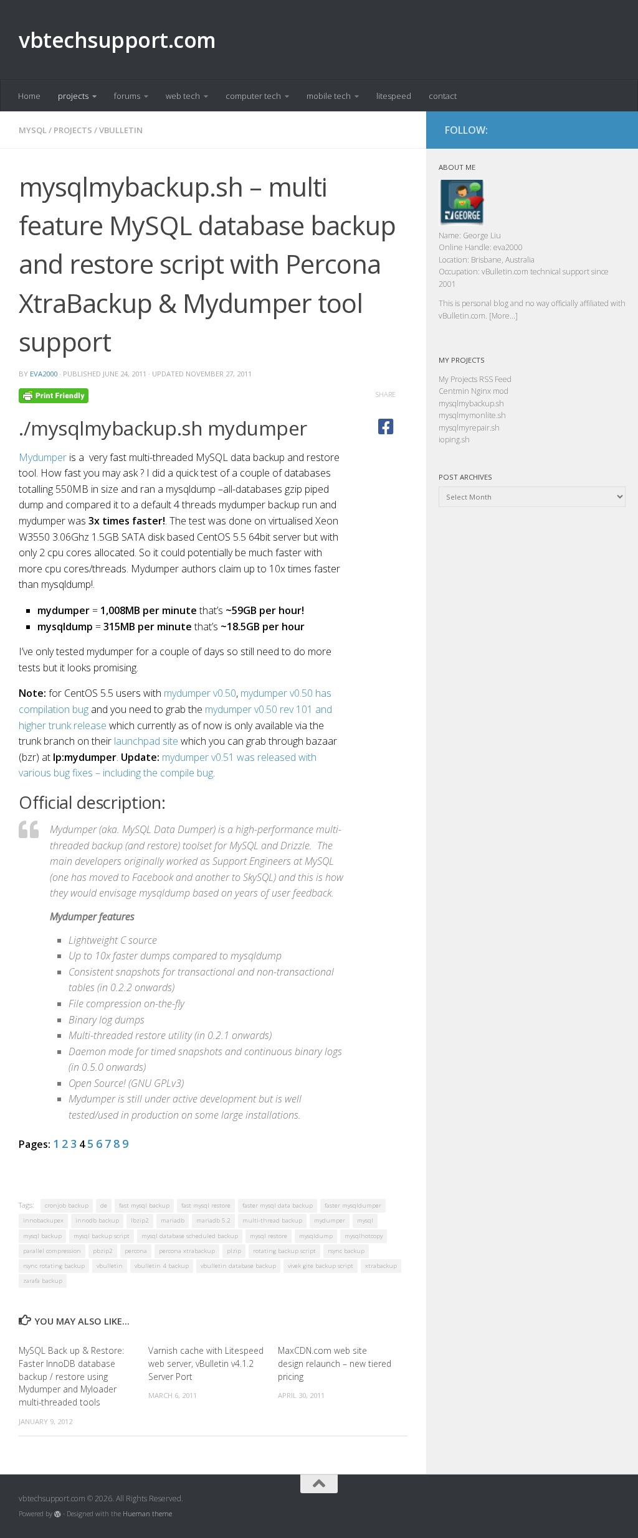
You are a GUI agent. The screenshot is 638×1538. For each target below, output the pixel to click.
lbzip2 (140, 1220)
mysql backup (42, 1236)
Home (29, 95)
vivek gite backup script (320, 1266)
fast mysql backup (144, 1205)
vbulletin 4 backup (162, 1266)
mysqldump (316, 1236)
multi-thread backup (272, 1220)
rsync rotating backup (54, 1266)
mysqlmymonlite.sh (472, 415)
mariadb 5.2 (213, 1220)
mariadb (172, 1220)
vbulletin (121, 130)
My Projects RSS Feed (475, 379)
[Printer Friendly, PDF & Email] (53, 394)
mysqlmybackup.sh (471, 403)
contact (443, 95)
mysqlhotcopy (364, 1236)
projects (73, 95)
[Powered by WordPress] (57, 1514)
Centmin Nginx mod (473, 391)
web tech (183, 95)
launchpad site (146, 741)
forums (127, 95)
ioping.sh (454, 439)
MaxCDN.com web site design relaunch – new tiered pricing (334, 1363)
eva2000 (43, 373)
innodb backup (97, 1220)
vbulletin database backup (238, 1266)
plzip (234, 1251)
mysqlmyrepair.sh (469, 427)
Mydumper (43, 457)
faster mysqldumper (353, 1205)
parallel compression (52, 1251)
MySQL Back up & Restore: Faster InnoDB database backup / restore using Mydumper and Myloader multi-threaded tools (71, 1376)
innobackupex (43, 1220)
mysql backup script (102, 1236)
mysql (33, 130)
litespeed (393, 95)
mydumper (329, 1220)
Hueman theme (147, 1513)
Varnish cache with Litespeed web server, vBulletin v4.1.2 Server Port (206, 1363)
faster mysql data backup (277, 1205)
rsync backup (346, 1251)
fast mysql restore (206, 1205)
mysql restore (268, 1236)
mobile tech (329, 95)
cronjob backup (66, 1205)
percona (136, 1251)
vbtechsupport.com (117, 40)
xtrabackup (381, 1266)
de (103, 1205)
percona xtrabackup (187, 1251)
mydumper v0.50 (200, 693)
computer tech (253, 95)
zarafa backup (42, 1281)
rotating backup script (284, 1251)
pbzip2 (103, 1251)
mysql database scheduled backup (189, 1236)
